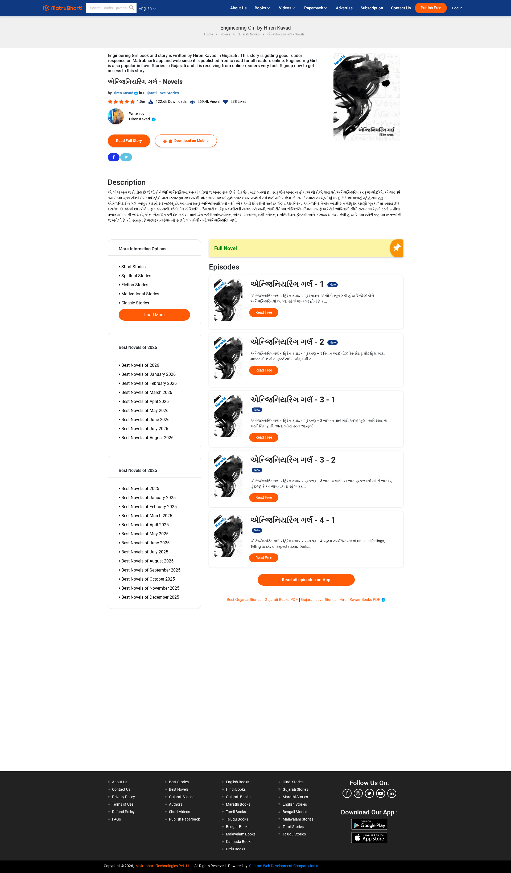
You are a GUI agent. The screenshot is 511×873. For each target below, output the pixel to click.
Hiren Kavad (123, 93)
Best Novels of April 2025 (144, 524)
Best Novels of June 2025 (145, 542)
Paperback (314, 8)
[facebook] (347, 793)
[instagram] (358, 793)
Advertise (344, 8)
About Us (238, 8)
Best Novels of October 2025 (147, 579)
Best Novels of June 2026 (145, 419)
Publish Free (431, 8)
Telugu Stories (294, 834)
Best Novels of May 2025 (144, 533)
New (332, 285)
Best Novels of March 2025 (146, 515)
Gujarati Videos (181, 797)
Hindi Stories (293, 782)
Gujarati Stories (295, 789)
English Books (237, 782)
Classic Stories (134, 302)
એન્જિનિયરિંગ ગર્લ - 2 (293, 341)
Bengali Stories (295, 812)
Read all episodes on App (306, 580)
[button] (132, 8)
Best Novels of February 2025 (148, 506)
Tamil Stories (293, 827)
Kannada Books (239, 841)
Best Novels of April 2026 (144, 401)
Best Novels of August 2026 (147, 437)
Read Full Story (129, 140)
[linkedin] (391, 793)
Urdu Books (235, 849)
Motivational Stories (139, 293)
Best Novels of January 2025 (148, 497)
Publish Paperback (184, 819)
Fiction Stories (134, 284)
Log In (457, 8)
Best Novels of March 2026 (146, 392)
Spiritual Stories (135, 275)
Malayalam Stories (298, 819)
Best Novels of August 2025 (147, 561)
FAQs (116, 819)
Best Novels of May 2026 (144, 410)
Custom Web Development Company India (283, 866)
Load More (154, 315)
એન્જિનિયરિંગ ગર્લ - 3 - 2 (293, 463)
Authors (175, 804)
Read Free (264, 312)
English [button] (145, 8)
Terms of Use (122, 804)
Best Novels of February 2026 (148, 383)
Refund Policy (123, 812)
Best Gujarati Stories (244, 599)
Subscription (372, 8)
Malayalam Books (241, 834)
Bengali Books (237, 827)
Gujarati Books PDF (282, 599)
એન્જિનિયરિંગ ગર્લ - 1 (293, 284)
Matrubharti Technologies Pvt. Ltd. (164, 866)
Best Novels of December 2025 (149, 597)
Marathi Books (238, 804)
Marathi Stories (295, 797)
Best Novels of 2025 (139, 488)
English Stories (295, 804)
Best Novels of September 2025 (150, 570)
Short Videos (179, 812)
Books (261, 8)
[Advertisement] (138, 691)
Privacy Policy (123, 797)
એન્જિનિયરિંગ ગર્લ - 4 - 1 (293, 523)
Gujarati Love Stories (161, 93)
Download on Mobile (191, 140)
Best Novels (178, 789)
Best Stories (179, 782)
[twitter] (369, 793)
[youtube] (380, 793)
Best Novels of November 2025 (149, 588)
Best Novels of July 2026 (144, 428)
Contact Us (401, 8)
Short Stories (133, 266)
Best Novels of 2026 (139, 365)
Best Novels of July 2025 (144, 551)
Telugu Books (237, 819)
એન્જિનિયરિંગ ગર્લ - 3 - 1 (293, 403)
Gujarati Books (238, 797)
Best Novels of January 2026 (148, 374)
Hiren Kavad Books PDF (360, 599)
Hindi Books (236, 789)
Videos (285, 8)
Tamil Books (236, 812)
